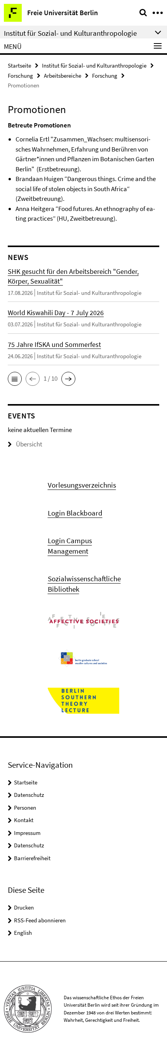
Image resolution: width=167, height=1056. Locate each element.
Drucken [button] (24, 907)
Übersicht (29, 444)
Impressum (27, 832)
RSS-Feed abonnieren (40, 920)
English (23, 932)
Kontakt (23, 820)
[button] (15, 379)
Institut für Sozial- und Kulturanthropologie (94, 65)
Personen (25, 807)
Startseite (19, 65)
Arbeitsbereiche (62, 75)
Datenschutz (29, 794)
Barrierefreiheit (32, 858)
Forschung (20, 75)
